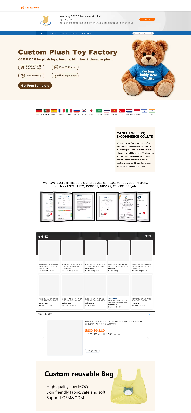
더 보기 (151, 314)
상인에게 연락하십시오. (148, 19)
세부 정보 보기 (92, 351)
